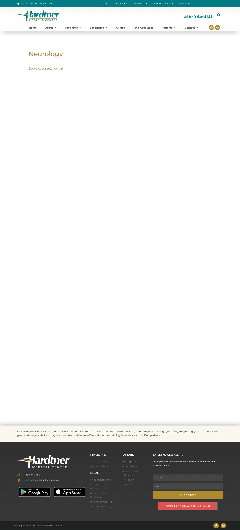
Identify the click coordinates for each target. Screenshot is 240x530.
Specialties (97, 27)
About (49, 27)
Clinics (120, 27)
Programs (71, 27)
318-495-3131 (198, 16)
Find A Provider (143, 27)
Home (33, 27)
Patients (167, 27)
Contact (190, 27)
